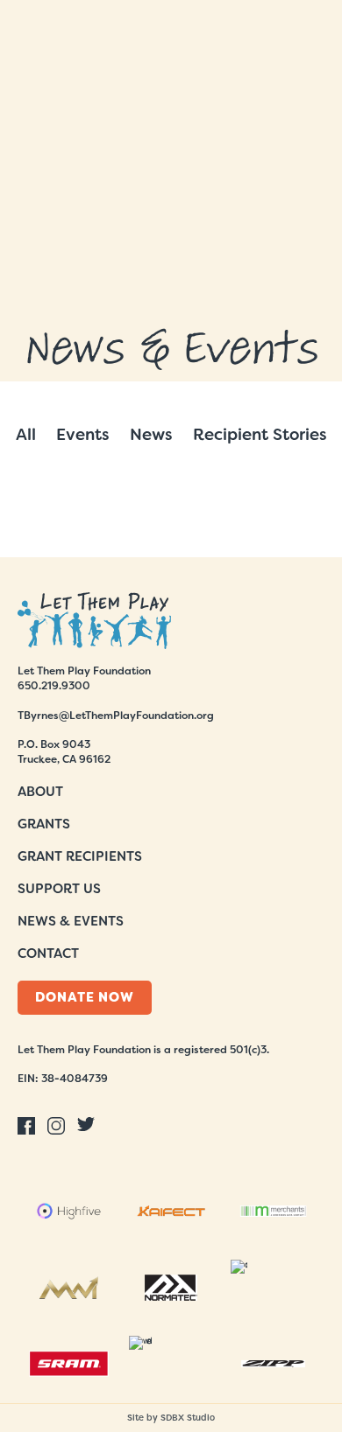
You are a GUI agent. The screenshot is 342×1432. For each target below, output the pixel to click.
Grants (44, 824)
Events (83, 434)
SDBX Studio (187, 1417)
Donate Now (84, 997)
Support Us (59, 889)
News (151, 434)
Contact (48, 953)
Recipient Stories (260, 434)
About (40, 791)
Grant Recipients (80, 856)
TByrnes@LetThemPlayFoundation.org (116, 716)
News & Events (71, 921)
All (26, 434)
